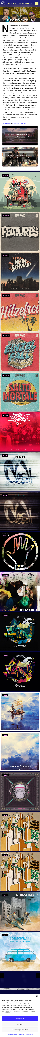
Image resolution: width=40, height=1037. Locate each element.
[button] (37, 996)
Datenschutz (21, 1034)
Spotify (23, 123)
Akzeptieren (20, 1019)
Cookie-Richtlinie (12, 1034)
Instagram (6, 123)
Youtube (15, 123)
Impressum (29, 1034)
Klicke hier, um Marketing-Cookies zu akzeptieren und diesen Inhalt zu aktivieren (20, 135)
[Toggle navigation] (36, 3)
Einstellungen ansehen (20, 1030)
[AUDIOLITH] (3, 6)
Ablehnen (20, 1024)
